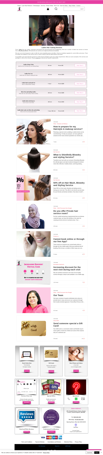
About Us (57, 446)
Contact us (56, 236)
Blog (63, 446)
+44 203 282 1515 (79, 419)
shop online (56, 320)
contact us (37, 58)
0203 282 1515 (77, 417)
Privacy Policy (78, 442)
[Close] (101, 452)
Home (35, 446)
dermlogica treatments (58, 264)
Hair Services (56, 152)
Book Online (50, 446)
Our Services (42, 446)
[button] (48, 9)
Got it (97, 452)
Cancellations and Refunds (54, 442)
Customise (89, 452)
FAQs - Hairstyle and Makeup (60, 123)
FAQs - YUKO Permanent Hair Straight (62, 208)
